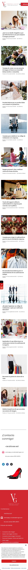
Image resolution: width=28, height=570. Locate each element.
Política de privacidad (16, 568)
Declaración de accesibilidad (10, 542)
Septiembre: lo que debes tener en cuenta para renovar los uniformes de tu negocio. (14, 343)
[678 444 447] (1, 284)
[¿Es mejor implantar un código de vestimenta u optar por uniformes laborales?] (14, 293)
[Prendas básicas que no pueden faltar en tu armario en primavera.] (14, 90)
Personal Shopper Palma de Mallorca (12, 538)
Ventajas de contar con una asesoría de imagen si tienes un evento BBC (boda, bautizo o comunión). (13, 70)
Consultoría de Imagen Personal (11, 536)
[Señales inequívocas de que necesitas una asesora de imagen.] (14, 396)
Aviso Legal (23, 568)
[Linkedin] (3, 464)
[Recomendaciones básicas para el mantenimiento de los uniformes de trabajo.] (14, 258)
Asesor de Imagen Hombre (9, 534)
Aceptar (14, 561)
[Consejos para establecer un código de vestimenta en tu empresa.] (14, 123)
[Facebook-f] (7, 464)
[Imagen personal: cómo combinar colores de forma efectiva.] (14, 157)
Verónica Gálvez (21, 73)
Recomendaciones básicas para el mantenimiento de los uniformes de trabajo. (13, 272)
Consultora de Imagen (8, 532)
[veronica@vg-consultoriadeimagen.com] (1, 287)
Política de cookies (6, 568)
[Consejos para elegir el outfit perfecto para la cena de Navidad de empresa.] (14, 225)
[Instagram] (11, 464)
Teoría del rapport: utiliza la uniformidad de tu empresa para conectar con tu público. (12, 204)
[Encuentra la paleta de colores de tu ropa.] (14, 364)
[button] (26, 545)
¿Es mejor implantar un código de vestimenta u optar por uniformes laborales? (13, 308)
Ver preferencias (14, 565)
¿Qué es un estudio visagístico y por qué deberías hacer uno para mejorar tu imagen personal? (14, 34)
